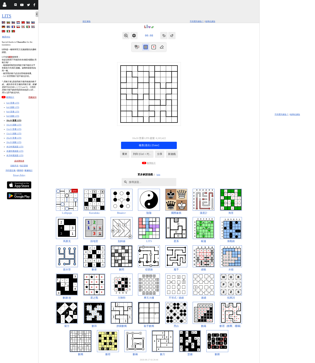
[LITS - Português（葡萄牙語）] (14, 32)
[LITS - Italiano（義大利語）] (28, 27)
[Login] (4, 5)
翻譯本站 (6, 37)
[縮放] (126, 35)
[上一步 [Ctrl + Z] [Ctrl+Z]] (164, 35)
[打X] (153, 47)
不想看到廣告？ (197, 21)
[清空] (161, 47)
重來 (124, 154)
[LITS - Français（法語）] (14, 27)
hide (158, 174)
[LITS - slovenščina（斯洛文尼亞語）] (14, 23)
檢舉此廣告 (210, 21)
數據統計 (29, 170)
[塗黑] (145, 47)
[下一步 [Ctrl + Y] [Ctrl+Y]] (172, 35)
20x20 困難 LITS (13, 142)
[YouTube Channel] (22, 5)
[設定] (134, 35)
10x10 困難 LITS (13, 125)
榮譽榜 (20, 170)
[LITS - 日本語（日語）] (24, 27)
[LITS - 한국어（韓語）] (33, 27)
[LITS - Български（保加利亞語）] (9, 23)
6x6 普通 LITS (12, 103)
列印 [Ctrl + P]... (142, 154)
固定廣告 (87, 21)
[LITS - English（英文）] (4, 23)
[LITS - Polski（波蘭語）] (19, 27)
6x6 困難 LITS (12, 107)
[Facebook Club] (35, 5)
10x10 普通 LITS (13, 120)
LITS (6, 15)
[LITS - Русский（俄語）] (33, 23)
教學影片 (10, 97)
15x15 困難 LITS (13, 133)
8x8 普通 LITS (12, 112)
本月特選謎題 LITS (14, 155)
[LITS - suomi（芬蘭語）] (9, 27)
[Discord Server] (16, 5)
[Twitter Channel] (29, 5)
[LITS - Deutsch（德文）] (4, 27)
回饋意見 (14, 166)
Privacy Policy (19, 175)
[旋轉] (137, 47)
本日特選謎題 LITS (14, 147)
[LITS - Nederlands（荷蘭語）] (19, 23)
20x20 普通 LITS (13, 138)
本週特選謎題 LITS (14, 151)
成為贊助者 (19, 161)
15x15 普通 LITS (13, 129)
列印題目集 (11, 170)
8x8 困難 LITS (12, 116)
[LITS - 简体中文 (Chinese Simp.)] (24, 23)
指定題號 (24, 166)
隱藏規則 (32, 97)
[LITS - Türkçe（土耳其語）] (4, 32)
